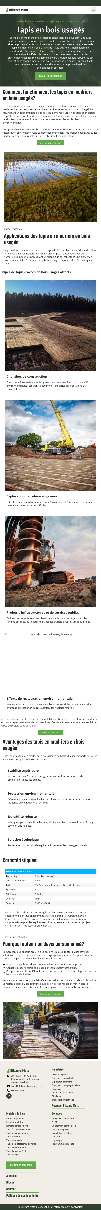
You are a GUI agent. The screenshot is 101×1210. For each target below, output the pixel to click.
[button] (78, 2)
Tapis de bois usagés (44, 21)
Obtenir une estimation (50, 76)
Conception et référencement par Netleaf (60, 1206)
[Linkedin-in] (9, 1096)
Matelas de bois (24, 21)
